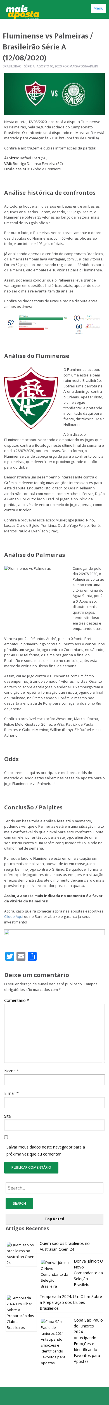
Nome (11, 1070)
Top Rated (54, 1218)
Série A (29, 66)
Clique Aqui (13, 916)
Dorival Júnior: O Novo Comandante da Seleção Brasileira (88, 1272)
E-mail (11, 1093)
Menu (98, 8)
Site (7, 1116)
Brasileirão (12, 66)
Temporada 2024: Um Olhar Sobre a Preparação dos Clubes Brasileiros (71, 1302)
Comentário (16, 1000)
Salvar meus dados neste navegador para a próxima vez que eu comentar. (45, 1150)
